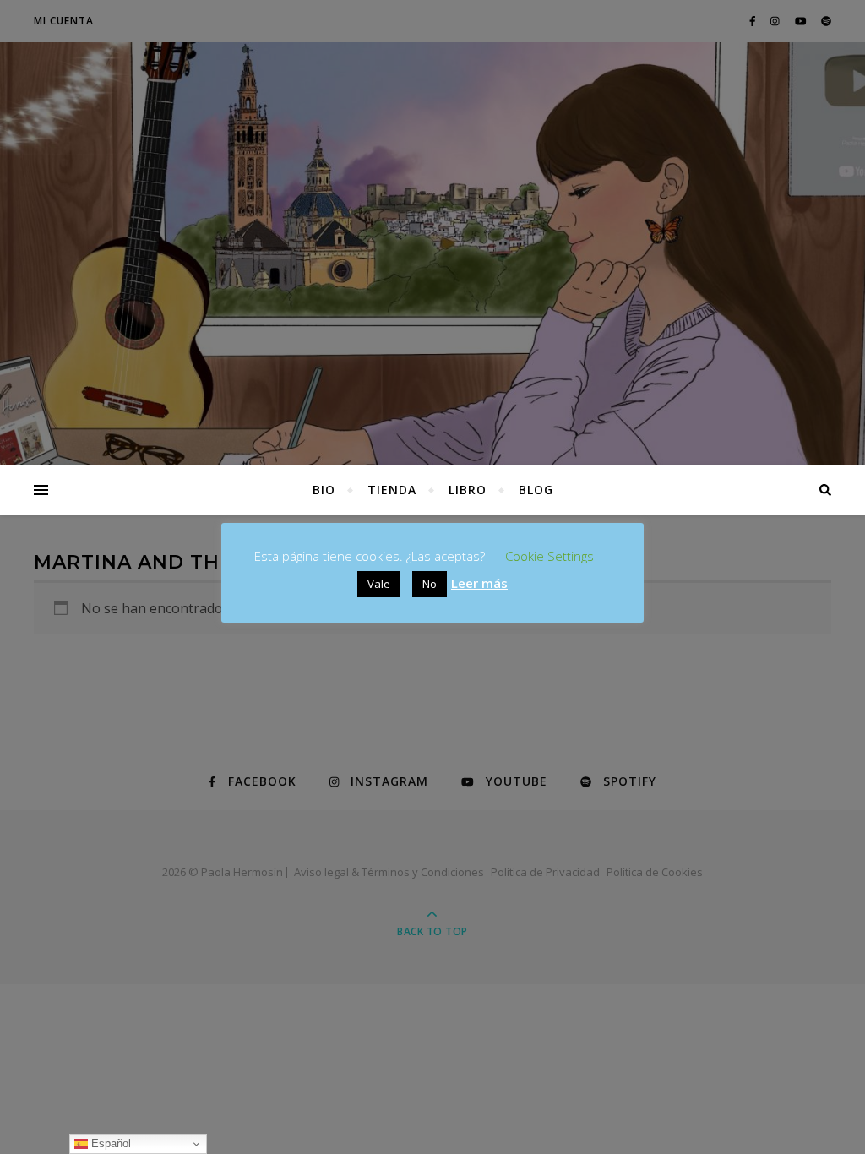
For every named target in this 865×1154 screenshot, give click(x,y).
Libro (468, 490)
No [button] (429, 583)
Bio (324, 490)
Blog (536, 490)
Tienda (391, 490)
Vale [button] (378, 583)
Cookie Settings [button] (549, 555)
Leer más (479, 582)
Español (109, 1143)
